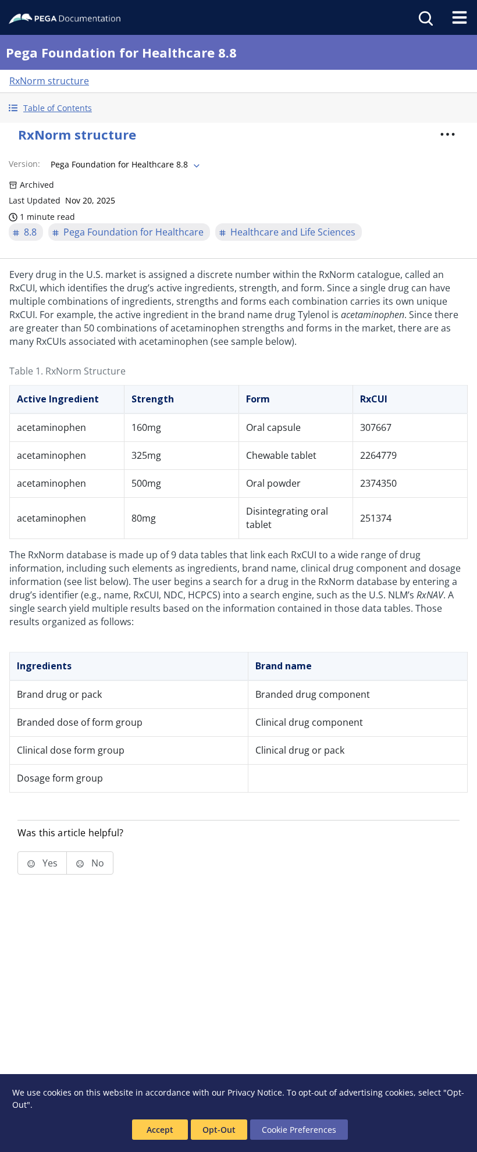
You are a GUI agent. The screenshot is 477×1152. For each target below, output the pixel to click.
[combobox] (123, 164)
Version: (24, 163)
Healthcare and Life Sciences (292, 232)
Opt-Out (219, 1129)
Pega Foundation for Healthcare (133, 232)
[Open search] (424, 17)
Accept (160, 1129)
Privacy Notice (254, 1092)
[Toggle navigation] (459, 17)
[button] (238, 108)
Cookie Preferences (299, 1129)
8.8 (30, 232)
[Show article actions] (447, 134)
